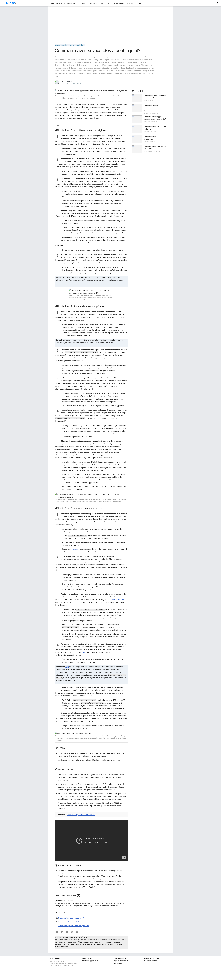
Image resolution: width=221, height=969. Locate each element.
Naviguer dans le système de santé (127, 3)
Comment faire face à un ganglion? (71, 918)
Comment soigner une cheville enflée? (81, 815)
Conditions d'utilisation (120, 958)
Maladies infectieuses (99, 3)
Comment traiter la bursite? (68, 922)
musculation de (118, 600)
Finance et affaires (150, 961)
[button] (57, 931)
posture (75, 549)
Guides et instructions (151, 958)
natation (84, 652)
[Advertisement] (110, 25)
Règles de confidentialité (121, 961)
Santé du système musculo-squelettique (68, 3)
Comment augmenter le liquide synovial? (73, 926)
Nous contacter (118, 963)
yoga (67, 667)
